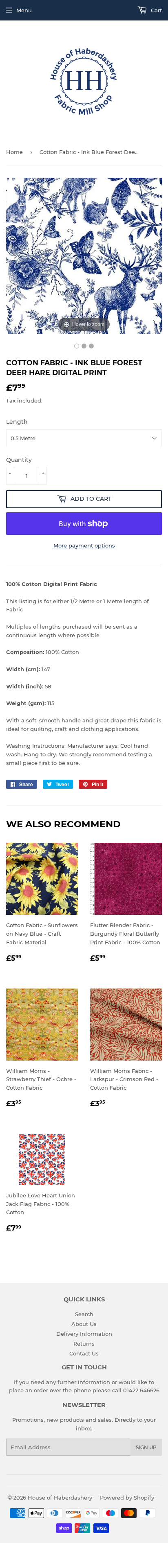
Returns (84, 1343)
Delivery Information (84, 1333)
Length (17, 421)
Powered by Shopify (127, 1497)
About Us (84, 1324)
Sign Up (146, 1447)
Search (84, 1314)
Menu (24, 10)
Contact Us (84, 1353)
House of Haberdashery (60, 1497)
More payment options (84, 545)
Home (14, 152)
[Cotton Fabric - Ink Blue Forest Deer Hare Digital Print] (76, 346)
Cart (155, 10)
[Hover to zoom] (84, 255)
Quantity (19, 460)
